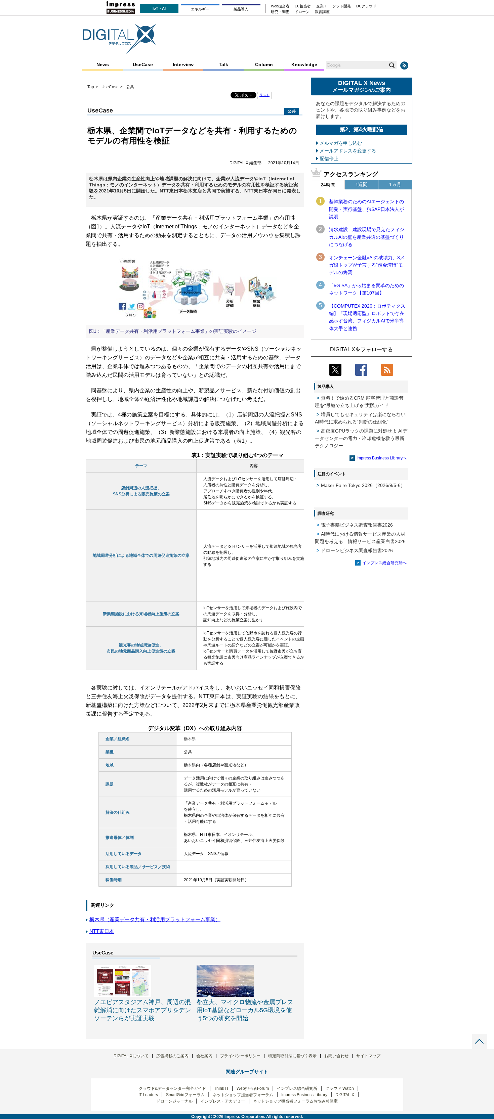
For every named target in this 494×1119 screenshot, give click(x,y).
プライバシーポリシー (240, 1056)
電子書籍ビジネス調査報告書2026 (357, 525)
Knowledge (304, 64)
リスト (264, 95)
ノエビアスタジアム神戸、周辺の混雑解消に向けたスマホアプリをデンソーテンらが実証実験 (142, 1010)
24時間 (328, 184)
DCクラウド (366, 6)
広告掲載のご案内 (172, 1056)
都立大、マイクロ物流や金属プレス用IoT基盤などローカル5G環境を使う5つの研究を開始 (245, 1010)
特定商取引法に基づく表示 (292, 1056)
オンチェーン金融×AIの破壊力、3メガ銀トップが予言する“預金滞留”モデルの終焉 (367, 265)
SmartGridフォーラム (185, 1094)
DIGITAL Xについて (131, 1056)
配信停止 (329, 158)
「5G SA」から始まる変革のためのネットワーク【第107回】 (366, 289)
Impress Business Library (304, 1094)
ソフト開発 (341, 6)
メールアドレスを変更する (348, 150)
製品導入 (241, 9)
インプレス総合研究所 (297, 1088)
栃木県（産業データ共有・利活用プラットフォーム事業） (154, 919)
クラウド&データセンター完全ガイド (172, 1088)
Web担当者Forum (253, 1088)
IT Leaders (148, 1094)
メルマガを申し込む (341, 143)
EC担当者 (303, 6)
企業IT (321, 6)
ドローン (302, 12)
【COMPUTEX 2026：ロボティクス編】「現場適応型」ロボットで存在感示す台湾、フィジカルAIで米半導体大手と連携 (367, 317)
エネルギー (200, 9)
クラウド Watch (339, 1088)
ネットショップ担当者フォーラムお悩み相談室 (295, 1101)
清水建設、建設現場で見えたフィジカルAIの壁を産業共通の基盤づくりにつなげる (366, 237)
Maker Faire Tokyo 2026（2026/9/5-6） (363, 485)
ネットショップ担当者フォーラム (243, 1094)
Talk (223, 64)
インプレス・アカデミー (223, 1101)
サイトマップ (368, 1056)
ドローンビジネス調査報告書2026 (357, 550)
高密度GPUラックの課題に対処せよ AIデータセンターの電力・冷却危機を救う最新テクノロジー (361, 438)
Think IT (221, 1088)
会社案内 (204, 1056)
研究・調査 (280, 12)
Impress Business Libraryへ (382, 458)
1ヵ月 (395, 184)
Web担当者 (280, 6)
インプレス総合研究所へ (384, 563)
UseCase (143, 64)
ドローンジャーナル (174, 1101)
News (102, 64)
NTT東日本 (101, 931)
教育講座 (322, 12)
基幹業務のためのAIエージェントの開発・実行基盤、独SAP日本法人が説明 (366, 209)
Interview (183, 64)
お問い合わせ (336, 1056)
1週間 (362, 184)
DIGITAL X (344, 1094)
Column (264, 64)
